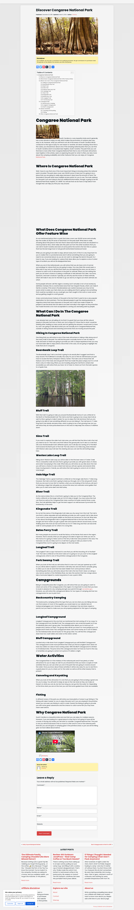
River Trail (46, 93)
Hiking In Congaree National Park (51, 82)
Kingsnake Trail (47, 94)
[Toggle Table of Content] (71, 72)
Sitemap (56, 900)
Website (40, 824)
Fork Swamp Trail (47, 100)
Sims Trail (45, 88)
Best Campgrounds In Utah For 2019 (101, 844)
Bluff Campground (48, 107)
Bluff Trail (45, 86)
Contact (56, 896)
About (55, 892)
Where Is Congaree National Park (50, 77)
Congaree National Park (45, 75)
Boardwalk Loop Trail (48, 84)
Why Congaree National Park (49, 114)
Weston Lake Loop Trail (49, 89)
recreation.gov (87, 589)
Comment (41, 785)
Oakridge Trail (47, 91)
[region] (20, 898)
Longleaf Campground (49, 105)
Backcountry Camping (49, 103)
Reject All (20, 903)
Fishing (45, 112)
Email (39, 816)
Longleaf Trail (47, 98)
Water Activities (45, 108)
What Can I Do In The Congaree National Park (54, 81)
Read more (25, 880)
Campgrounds (45, 101)
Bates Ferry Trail (47, 96)
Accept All (30, 903)
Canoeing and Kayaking (49, 110)
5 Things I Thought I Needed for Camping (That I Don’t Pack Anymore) (98, 857)
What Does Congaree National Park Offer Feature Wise (57, 79)
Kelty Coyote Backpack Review (31, 844)
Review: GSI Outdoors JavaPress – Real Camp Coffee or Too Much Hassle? (66, 857)
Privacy (95, 906)
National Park (40, 157)
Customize (10, 903)
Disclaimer (109, 906)
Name (39, 808)
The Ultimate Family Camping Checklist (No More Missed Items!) (35, 857)
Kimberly (74, 14)
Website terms (102, 906)
